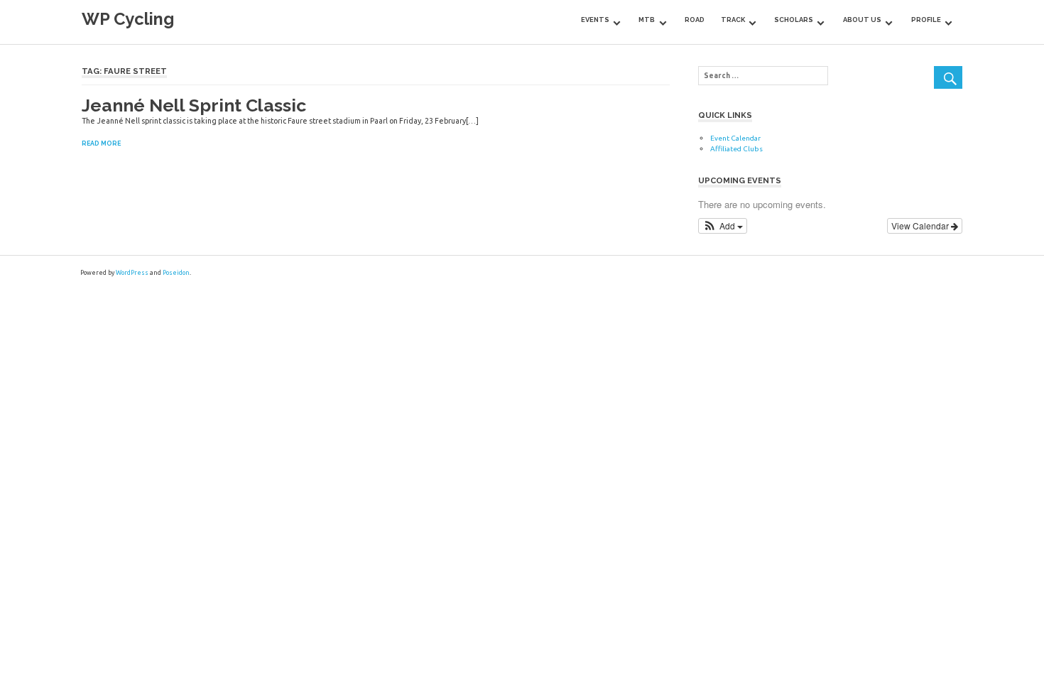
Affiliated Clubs (736, 149)
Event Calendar (735, 138)
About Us (862, 19)
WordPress (132, 272)
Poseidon (176, 272)
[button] (722, 226)
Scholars (793, 19)
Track (733, 19)
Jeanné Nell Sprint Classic (194, 105)
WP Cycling (128, 19)
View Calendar (921, 225)
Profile (926, 19)
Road (695, 19)
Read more (101, 143)
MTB (646, 19)
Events (595, 19)
